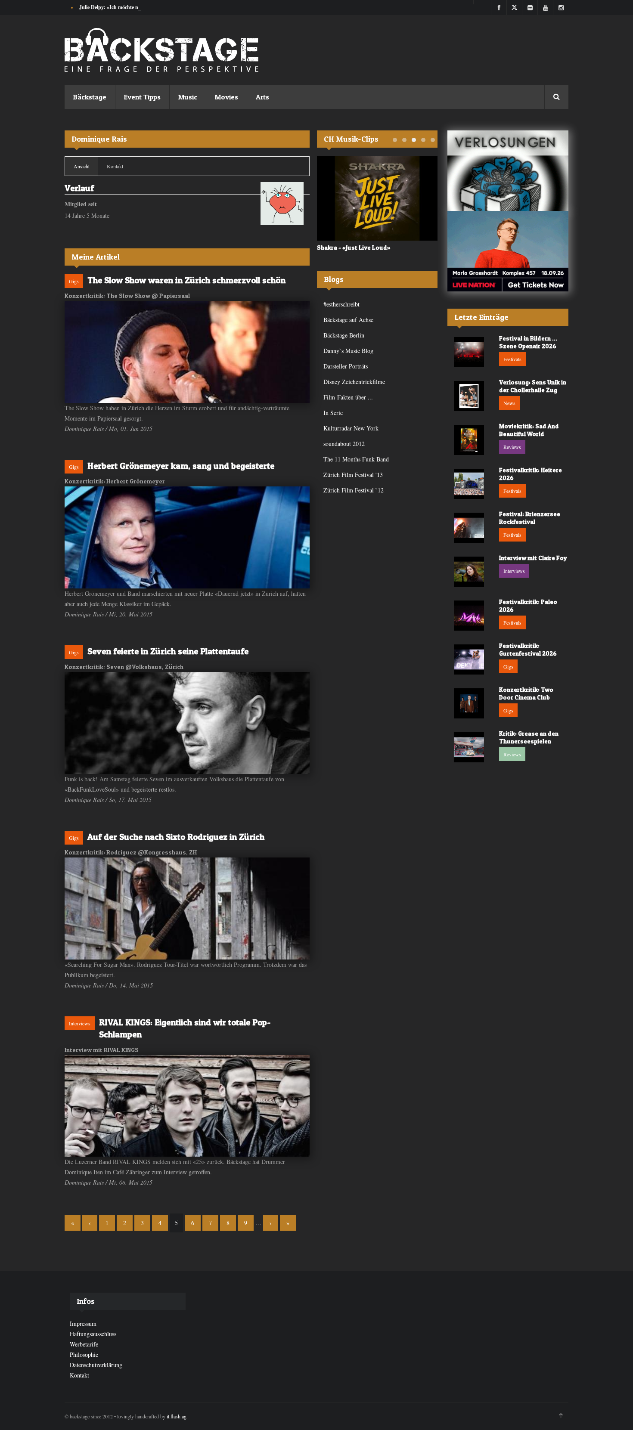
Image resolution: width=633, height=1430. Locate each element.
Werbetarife (84, 1344)
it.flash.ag (176, 1416)
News (509, 402)
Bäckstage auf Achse (348, 320)
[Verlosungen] (507, 170)
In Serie (333, 413)
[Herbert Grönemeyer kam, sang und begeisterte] (187, 537)
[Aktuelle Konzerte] (507, 251)
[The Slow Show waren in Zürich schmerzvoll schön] (187, 352)
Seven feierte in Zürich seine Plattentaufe (167, 651)
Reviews (512, 446)
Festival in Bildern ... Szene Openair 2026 (528, 342)
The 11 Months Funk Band (356, 459)
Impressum (83, 1323)
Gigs (74, 281)
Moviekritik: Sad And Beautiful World (529, 429)
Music (187, 97)
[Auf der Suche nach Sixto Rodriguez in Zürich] (187, 908)
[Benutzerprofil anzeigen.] (282, 203)
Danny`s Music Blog (348, 351)
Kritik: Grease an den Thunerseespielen (529, 737)
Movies (226, 97)
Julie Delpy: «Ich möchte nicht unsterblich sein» (132, 7)
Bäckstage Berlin (343, 335)
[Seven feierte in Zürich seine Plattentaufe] (187, 723)
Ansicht (86, 166)
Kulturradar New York (351, 428)
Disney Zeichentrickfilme (354, 382)
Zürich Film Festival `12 (353, 490)
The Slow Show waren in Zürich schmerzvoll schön (186, 280)
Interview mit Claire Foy (533, 557)
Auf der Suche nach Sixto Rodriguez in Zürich (175, 837)
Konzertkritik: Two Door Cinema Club (526, 693)
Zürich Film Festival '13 (353, 474)
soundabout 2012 (344, 444)
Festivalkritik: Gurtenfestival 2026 (528, 649)
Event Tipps (142, 97)
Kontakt (115, 166)
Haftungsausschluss (93, 1334)
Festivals (512, 359)
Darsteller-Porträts (345, 366)
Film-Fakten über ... (348, 397)
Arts (262, 97)
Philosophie (84, 1354)
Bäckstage (89, 97)
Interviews (79, 1023)
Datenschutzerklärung (96, 1365)
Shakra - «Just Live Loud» (354, 247)
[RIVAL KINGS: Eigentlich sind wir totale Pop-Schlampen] (187, 1106)
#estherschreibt (341, 304)
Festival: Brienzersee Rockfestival (529, 517)
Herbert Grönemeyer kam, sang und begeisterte (180, 466)
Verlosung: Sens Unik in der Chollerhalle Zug (532, 385)
